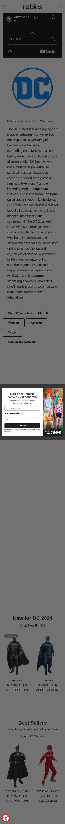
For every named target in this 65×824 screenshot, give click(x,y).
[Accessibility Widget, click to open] (6, 818)
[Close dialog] (62, 390)
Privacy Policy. (7, 431)
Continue (22, 426)
